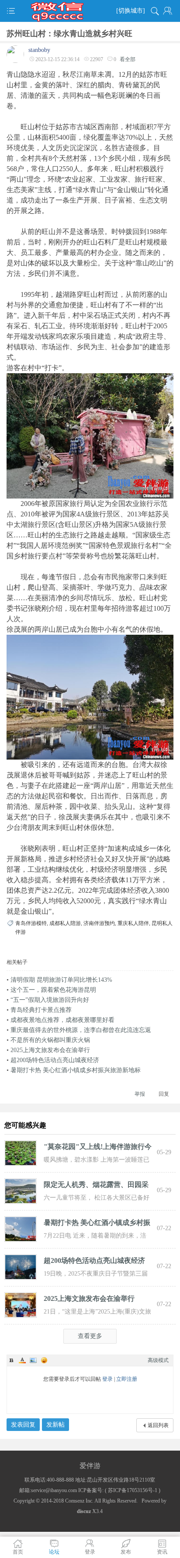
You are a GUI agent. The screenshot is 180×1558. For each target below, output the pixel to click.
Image (33, 1360)
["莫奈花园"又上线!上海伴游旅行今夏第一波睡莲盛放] (20, 1152)
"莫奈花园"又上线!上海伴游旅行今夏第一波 (98, 1148)
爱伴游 (90, 1465)
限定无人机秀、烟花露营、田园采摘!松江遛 (96, 1186)
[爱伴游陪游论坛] (90, 11)
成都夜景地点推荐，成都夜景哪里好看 (62, 1020)
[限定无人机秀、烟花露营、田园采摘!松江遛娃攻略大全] (20, 1190)
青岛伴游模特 (31, 923)
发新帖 (55, 1424)
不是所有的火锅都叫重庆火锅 (50, 1040)
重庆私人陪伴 (133, 923)
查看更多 (90, 1336)
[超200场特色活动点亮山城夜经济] (20, 1266)
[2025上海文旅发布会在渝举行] (20, 1304)
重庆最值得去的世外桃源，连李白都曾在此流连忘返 (80, 1030)
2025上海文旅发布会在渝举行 (50, 1050)
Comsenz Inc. (79, 1501)
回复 (164, 1094)
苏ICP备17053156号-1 (132, 1490)
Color (22, 1360)
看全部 (127, 59)
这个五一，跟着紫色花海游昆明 (53, 990)
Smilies (44, 1360)
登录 (107, 1379)
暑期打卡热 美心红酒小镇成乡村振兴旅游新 (97, 1224)
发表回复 (23, 1424)
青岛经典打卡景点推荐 (41, 1010)
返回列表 (158, 1425)
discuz (84, 1511)
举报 (140, 1094)
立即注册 (126, 1379)
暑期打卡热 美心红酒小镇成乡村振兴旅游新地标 (75, 1070)
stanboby (39, 50)
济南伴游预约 (99, 923)
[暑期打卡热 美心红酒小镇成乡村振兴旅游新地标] (20, 1228)
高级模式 (158, 1360)
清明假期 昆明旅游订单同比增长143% (61, 980)
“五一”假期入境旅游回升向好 (49, 1000)
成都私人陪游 (65, 923)
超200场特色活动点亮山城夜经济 (54, 1060)
